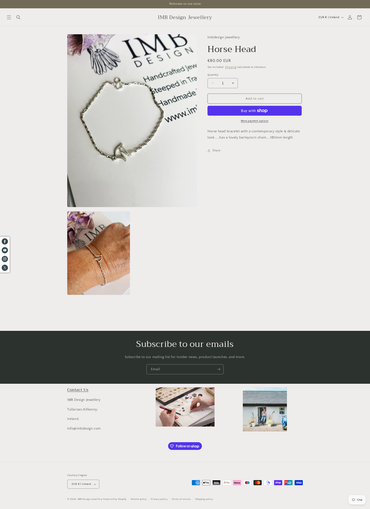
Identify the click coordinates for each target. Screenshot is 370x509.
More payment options (255, 120)
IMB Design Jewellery (90, 499)
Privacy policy (159, 499)
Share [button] (216, 150)
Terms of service (181, 499)
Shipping (230, 67)
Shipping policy (204, 499)
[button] (9, 17)
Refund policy (139, 499)
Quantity (212, 74)
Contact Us (77, 389)
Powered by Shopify (115, 499)
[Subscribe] (218, 369)
